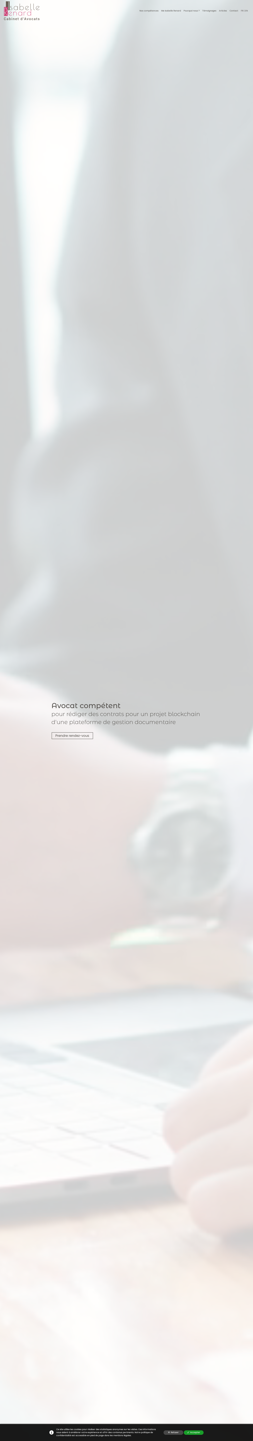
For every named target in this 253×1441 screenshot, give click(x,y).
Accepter (195, 1432)
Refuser (175, 1432)
